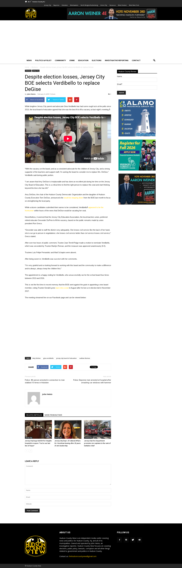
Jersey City (47, 5)
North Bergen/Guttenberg (89, 5)
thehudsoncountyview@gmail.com (82, 556)
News (29, 60)
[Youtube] (139, 539)
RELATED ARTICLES (34, 415)
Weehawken (74, 5)
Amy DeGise (36, 358)
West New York (134, 5)
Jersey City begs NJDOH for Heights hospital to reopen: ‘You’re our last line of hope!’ (38, 443)
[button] (154, 60)
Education (83, 60)
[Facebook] (119, 539)
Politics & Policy (43, 60)
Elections (96, 60)
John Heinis (31, 94)
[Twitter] (132, 539)
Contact (136, 60)
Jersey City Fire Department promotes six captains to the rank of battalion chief (97, 443)
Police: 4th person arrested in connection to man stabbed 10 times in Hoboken (45, 381)
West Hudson (122, 5)
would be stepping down (73, 198)
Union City (103, 5)
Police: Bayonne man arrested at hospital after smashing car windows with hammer (92, 381)
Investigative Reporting (116, 60)
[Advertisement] (91, 39)
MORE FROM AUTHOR (53, 415)
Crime (72, 60)
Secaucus (112, 5)
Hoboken (65, 5)
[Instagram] (126, 539)
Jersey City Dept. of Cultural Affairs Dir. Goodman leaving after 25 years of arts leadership (67, 443)
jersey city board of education (66, 358)
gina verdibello (48, 358)
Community (60, 60)
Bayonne (56, 5)
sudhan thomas (84, 358)
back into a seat (62, 288)
